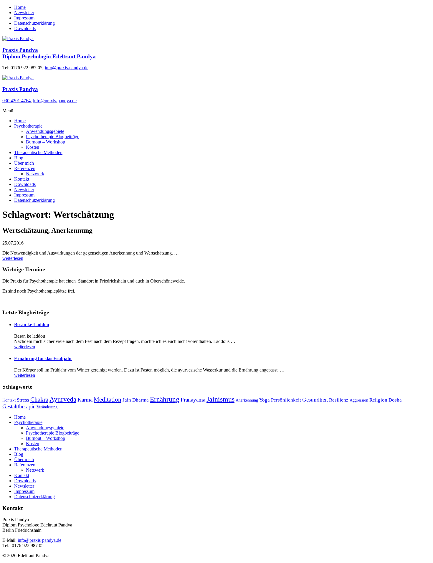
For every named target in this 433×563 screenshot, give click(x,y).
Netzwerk (35, 173)
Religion (378, 400)
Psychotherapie (28, 125)
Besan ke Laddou (31, 324)
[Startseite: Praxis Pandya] (18, 38)
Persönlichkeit (286, 400)
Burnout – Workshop (45, 141)
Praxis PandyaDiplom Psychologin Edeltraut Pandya (49, 53)
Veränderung (47, 407)
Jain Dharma (136, 400)
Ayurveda (62, 399)
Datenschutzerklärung (34, 23)
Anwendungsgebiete (45, 131)
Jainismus (220, 399)
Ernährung (164, 399)
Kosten (32, 147)
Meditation (107, 399)
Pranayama (193, 400)
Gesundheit (315, 400)
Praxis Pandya (20, 89)
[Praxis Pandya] (18, 77)
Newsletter (24, 12)
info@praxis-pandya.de (66, 67)
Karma (84, 400)
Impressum (24, 17)
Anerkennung (247, 400)
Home (20, 7)
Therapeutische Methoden (38, 152)
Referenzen (24, 168)
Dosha (395, 400)
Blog (18, 157)
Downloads (25, 28)
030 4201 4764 (16, 100)
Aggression (359, 400)
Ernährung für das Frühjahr (43, 358)
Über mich (24, 163)
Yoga (264, 400)
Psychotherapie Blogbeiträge (52, 136)
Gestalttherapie (18, 406)
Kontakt (21, 178)
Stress (23, 400)
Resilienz (338, 400)
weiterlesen (12, 258)
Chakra (39, 399)
